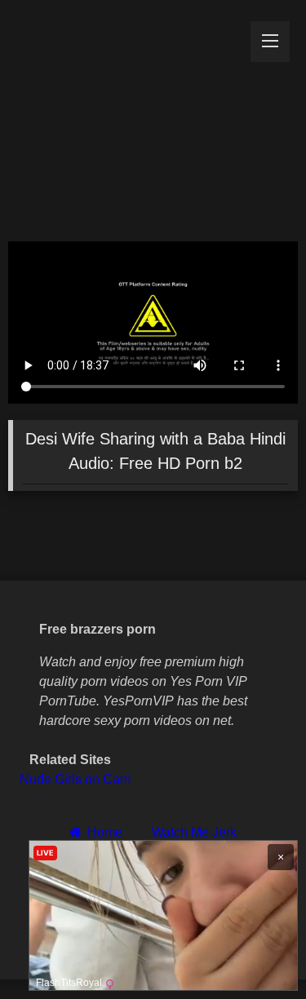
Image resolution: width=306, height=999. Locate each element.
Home (104, 832)
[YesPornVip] (125, 116)
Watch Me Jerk (194, 832)
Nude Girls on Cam (75, 779)
